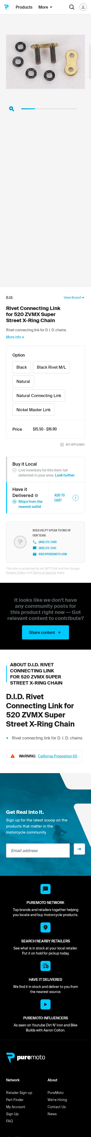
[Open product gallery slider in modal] (11, 108)
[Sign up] (79, 849)
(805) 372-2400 (48, 542)
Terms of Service (44, 572)
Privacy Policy (16, 572)
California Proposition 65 (57, 756)
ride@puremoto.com (53, 554)
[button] (36, 495)
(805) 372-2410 (47, 548)
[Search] (71, 7)
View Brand (72, 297)
